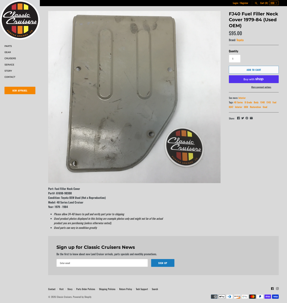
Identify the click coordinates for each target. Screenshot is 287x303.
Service (9, 64)
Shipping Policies (107, 289)
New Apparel (19, 90)
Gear (7, 52)
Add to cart (254, 69)
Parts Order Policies (85, 289)
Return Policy (125, 289)
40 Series (238, 102)
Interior (242, 98)
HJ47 (231, 107)
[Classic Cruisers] (20, 20)
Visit (61, 289)
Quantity (233, 51)
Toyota (240, 40)
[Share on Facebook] (238, 118)
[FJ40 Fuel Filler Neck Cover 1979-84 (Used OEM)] (134, 97)
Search (155, 289)
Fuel (274, 102)
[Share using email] (251, 118)
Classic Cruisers (64, 297)
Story (8, 70)
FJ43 (269, 102)
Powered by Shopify (82, 297)
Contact (9, 76)
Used (265, 107)
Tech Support (142, 289)
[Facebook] (272, 289)
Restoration (255, 107)
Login (235, 3)
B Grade (248, 102)
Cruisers (10, 58)
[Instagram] (277, 289)
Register (244, 3)
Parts (8, 46)
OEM (246, 107)
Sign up (162, 263)
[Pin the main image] (246, 118)
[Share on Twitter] (242, 118)
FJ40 (262, 102)
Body (256, 102)
